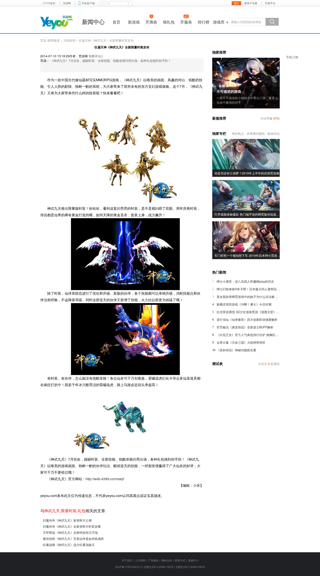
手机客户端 (88, 3)
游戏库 (219, 22)
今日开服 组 (270, 118)
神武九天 (52, 510)
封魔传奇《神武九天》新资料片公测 (67, 520)
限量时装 (69, 510)
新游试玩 (274, 133)
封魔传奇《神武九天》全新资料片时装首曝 (72, 526)
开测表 (151, 21)
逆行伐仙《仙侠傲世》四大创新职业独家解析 (247, 319)
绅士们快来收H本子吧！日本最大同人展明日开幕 (248, 289)
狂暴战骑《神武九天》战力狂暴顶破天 (69, 544)
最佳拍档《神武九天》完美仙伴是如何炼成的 (73, 538)
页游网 (67, 3)
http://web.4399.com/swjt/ (105, 478)
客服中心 (193, 560)
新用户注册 (250, 3)
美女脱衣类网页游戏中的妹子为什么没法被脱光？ (248, 296)
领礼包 (169, 22)
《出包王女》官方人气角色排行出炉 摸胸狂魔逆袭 (248, 335)
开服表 (186, 21)
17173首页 (48, 3)
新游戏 (134, 22)
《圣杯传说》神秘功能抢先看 (236, 350)
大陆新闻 (69, 40)
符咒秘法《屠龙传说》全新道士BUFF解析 (245, 327)
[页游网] (56, 22)
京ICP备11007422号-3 (128, 567)
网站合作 (167, 560)
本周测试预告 (256, 133)
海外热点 (238, 133)
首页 (116, 22)
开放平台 (270, 3)
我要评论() (96, 56)
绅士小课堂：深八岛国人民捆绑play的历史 (245, 281)
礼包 (82, 510)
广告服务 (153, 560)
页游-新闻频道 (50, 40)
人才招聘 (140, 560)
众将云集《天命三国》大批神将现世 (241, 342)
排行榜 (203, 22)
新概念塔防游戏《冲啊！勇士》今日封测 (244, 304)
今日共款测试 (269, 363)
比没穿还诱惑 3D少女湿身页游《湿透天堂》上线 (248, 312)
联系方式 (180, 560)
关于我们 (127, 560)
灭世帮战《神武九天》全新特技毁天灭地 (70, 532)
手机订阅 (292, 57)
